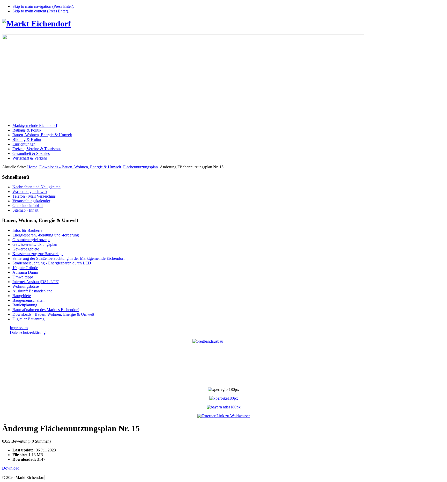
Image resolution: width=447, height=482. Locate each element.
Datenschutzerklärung (28, 332)
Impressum (19, 328)
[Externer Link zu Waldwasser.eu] (223, 416)
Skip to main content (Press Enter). (40, 11)
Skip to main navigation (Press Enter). (43, 6)
